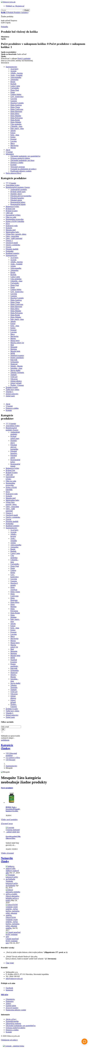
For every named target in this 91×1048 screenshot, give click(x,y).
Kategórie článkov (7, 747)
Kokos (12, 137)
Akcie (8, 150)
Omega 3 (9, 241)
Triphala (13, 375)
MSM (12, 353)
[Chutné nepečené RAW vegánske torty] (13, 937)
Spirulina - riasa (16, 368)
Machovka (14, 145)
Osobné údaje (11, 1006)
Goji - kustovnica (16, 97)
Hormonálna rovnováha (14, 219)
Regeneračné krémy (17, 202)
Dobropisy (10, 1001)
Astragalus (14, 80)
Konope (13, 139)
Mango (13, 148)
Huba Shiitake (15, 122)
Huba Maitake (15, 116)
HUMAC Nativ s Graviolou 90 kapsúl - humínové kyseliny (13, 809)
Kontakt (13, 165)
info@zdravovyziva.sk (14, 979)
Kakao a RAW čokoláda (15, 221)
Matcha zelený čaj (17, 343)
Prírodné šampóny (17, 198)
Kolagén (9, 228)
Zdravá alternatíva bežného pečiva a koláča (12, 898)
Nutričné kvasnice (17, 355)
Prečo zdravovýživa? (13, 173)
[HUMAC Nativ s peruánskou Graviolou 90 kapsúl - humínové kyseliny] (11, 802)
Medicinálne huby (12, 232)
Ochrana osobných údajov (20, 158)
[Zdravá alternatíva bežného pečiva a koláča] (13, 894)
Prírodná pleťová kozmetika (20, 196)
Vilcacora (14, 379)
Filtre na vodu (11, 217)
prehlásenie (5, 740)
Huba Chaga (15, 107)
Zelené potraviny (12, 394)
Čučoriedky (14, 88)
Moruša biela (15, 351)
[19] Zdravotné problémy (11, 754)
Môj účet (4, 995)
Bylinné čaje (10, 209)
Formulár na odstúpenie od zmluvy (23, 169)
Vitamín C (9, 392)
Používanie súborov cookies (20, 171)
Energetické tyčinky (13, 215)
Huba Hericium (16, 111)
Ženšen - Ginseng (17, 385)
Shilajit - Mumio (16, 366)
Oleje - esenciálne (12, 236)
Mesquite (13, 347)
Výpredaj (9, 152)
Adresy (8, 1003)
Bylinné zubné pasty (18, 192)
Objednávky (10, 999)
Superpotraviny (11, 67)
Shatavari (13, 364)
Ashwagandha (15, 77)
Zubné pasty (10, 396)
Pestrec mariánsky (17, 358)
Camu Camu (15, 86)
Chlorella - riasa (16, 126)
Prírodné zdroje (16, 200)
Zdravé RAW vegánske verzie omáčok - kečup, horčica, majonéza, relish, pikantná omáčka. (13, 922)
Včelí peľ (14, 377)
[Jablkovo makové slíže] (13, 868)
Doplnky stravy (16, 194)
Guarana (13, 101)
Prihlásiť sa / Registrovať (15, 6)
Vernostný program (17, 167)
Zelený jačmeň (15, 383)
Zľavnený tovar (7, 824)
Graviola (13, 99)
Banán (12, 82)
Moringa (13, 349)
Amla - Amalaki (16, 75)
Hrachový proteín (17, 103)
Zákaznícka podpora (13, 1023)
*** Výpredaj (11, 183)
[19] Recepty (10, 760)
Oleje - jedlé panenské (14, 238)
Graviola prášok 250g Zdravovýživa (13, 837)
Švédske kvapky (12, 387)
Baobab (13, 84)
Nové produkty (7, 788)
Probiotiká (9, 251)
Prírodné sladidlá (12, 249)
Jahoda (13, 131)
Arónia (13, 266)
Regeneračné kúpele (18, 204)
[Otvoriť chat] (84, 1041)
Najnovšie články (7, 860)
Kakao (12, 133)
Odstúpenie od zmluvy (9, 1040)
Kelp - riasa (14, 135)
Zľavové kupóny (12, 1008)
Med (12, 345)
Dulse (12, 92)
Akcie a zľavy (11, 1019)
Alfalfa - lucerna (16, 73)
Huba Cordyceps (16, 109)
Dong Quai (14, 90)
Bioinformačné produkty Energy (18, 187)
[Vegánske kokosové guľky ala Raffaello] (13, 879)
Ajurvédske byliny (13, 185)
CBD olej (9, 213)
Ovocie (8, 247)
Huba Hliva (14, 114)
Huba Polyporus (16, 118)
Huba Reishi (15, 120)
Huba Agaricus (16, 105)
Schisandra (14, 362)
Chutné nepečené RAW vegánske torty (12, 941)
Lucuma (13, 141)
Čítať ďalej (10, 963)
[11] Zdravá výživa (13, 758)
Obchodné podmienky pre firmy (22, 160)
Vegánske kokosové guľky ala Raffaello (12, 883)
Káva (8, 224)
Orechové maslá (12, 243)
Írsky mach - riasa (17, 128)
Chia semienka (15, 124)
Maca (12, 143)
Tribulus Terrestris (17, 372)
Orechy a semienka (13, 245)
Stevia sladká (15, 370)
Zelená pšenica (16, 381)
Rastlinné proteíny (12, 253)
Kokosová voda (12, 226)
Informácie (10, 154)
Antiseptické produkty (18, 189)
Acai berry (14, 69)
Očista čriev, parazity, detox (16, 234)
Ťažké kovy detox (12, 390)
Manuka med (11, 230)
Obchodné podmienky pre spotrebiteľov (25, 156)
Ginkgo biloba (15, 94)
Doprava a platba (16, 163)
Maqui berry (15, 341)
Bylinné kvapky (12, 211)
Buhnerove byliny (12, 206)
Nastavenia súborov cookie (16, 1010)
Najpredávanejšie (12, 1021)
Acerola (13, 71)
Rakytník (13, 360)
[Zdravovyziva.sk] (8, 2)
